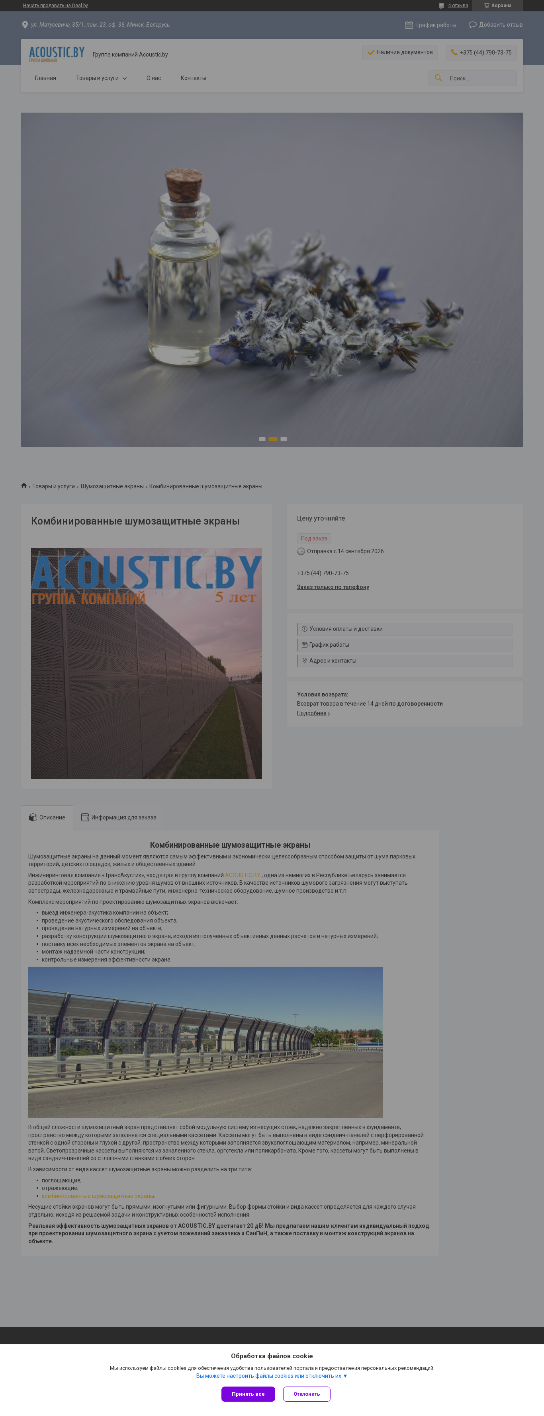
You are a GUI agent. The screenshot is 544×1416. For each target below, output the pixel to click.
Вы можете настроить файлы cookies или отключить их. (269, 1376)
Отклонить (307, 1394)
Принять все (248, 1394)
